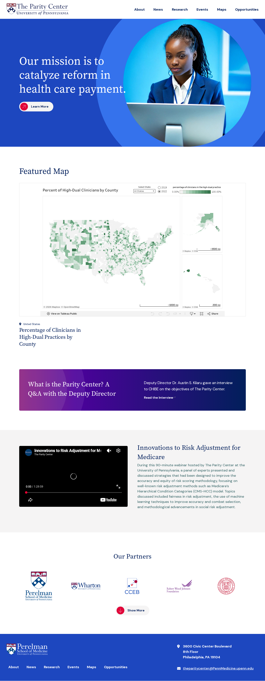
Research (180, 9)
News (158, 9)
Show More (136, 610)
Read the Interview (158, 398)
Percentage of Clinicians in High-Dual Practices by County (50, 336)
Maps (221, 9)
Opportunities (247, 9)
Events (202, 9)
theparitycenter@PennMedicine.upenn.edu (218, 668)
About (139, 9)
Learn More (39, 106)
